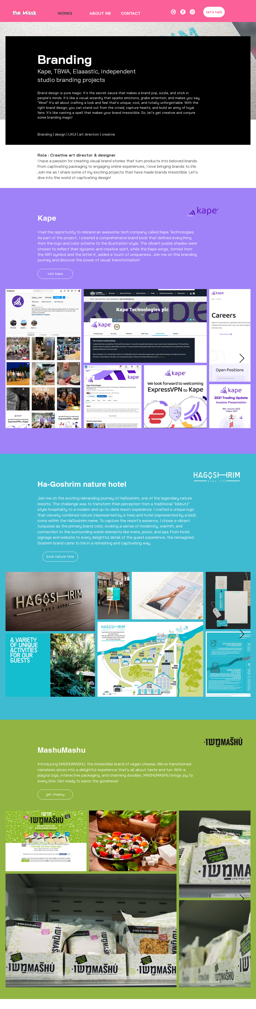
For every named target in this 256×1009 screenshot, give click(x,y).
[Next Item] (242, 358)
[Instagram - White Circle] (192, 11)
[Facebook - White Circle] (183, 11)
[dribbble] (173, 11)
